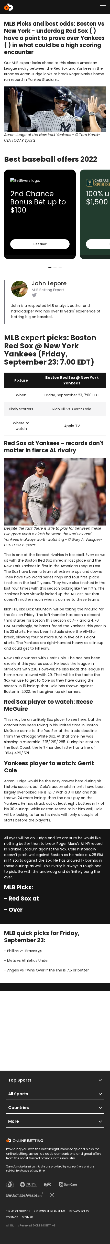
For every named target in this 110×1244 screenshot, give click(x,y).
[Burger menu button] (103, 7)
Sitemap (27, 1217)
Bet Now (40, 244)
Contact (12, 1217)
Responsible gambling (49, 1211)
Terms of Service (18, 1211)
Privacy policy (79, 1211)
